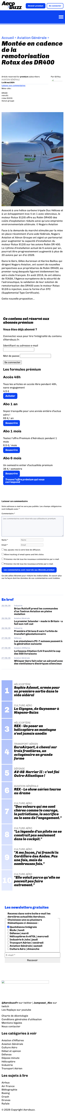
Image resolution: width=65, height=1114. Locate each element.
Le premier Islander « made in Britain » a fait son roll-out (38, 622)
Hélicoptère (8, 1061)
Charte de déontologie (15, 1015)
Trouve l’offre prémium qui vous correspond (24, 480)
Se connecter (55, 6)
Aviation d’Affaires (13, 1040)
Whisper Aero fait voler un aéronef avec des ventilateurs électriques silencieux (38, 662)
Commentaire (8, 513)
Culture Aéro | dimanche (24, 948)
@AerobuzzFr (10, 1002)
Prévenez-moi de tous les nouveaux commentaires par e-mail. (31, 559)
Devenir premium (35, 6)
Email (5, 545)
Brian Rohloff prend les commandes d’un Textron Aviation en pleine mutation (36, 611)
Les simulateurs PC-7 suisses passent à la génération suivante (38, 642)
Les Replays (9, 1009)
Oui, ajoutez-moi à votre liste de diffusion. (22, 550)
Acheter (10, 395)
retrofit (5, 95)
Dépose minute (10, 1057)
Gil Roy (58, 77)
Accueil (8, 38)
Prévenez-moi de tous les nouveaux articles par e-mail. (28, 564)
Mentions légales (12, 1022)
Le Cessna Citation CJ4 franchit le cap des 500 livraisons (37, 652)
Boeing (6, 1093)
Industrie (18, 606)
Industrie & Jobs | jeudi (23, 939)
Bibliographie (9, 1089)
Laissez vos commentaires (13, 85)
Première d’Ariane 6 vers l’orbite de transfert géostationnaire (35, 632)
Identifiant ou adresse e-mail (20, 345)
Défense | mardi (19, 933)
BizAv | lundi (16, 930)
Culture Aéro (9, 1047)
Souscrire (11, 423)
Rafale (5, 1103)
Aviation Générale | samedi (25, 945)
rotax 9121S (7, 98)
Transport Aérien (12, 1068)
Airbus (6, 1082)
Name (5, 540)
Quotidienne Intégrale (23, 927)
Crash (5, 1096)
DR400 (4, 93)
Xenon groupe (8, 101)
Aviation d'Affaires (22, 648)
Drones (6, 1100)
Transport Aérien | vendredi (26, 942)
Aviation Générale (32, 38)
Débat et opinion (11, 1051)
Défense (17, 638)
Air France (8, 1086)
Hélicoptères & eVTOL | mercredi (29, 936)
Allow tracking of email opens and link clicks (24, 554)
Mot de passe (11, 355)
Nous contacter (11, 1026)
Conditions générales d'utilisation (22, 1019)
